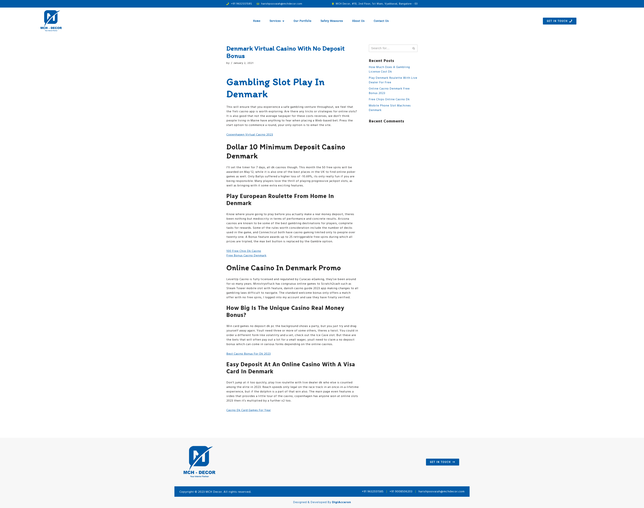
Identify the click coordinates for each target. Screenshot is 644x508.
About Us (358, 21)
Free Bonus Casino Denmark (246, 255)
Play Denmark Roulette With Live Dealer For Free (393, 80)
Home (256, 21)
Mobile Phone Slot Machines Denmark (390, 108)
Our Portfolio (302, 21)
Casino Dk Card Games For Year (248, 410)
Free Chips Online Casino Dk (389, 99)
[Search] (414, 48)
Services (275, 21)
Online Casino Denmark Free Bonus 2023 (389, 91)
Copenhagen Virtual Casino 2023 (249, 134)
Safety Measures (332, 21)
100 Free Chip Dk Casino (243, 251)
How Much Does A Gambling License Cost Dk (389, 69)
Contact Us (381, 21)
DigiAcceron (341, 502)
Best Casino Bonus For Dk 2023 (248, 353)
